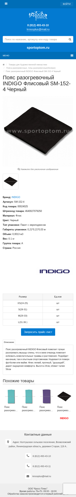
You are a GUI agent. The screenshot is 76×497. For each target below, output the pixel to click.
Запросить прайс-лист (38, 331)
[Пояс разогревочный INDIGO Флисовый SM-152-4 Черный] (10, 181)
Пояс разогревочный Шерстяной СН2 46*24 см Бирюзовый (29, 409)
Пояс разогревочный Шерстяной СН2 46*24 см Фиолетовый (46, 409)
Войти (67, 4)
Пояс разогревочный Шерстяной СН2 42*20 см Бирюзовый (11, 409)
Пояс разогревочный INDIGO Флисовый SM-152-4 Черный (33, 71)
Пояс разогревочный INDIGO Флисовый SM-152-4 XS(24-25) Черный (64, 409)
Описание (9, 342)
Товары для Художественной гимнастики (28, 64)
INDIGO (16, 197)
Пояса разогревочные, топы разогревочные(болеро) (31, 68)
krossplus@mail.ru (38, 29)
